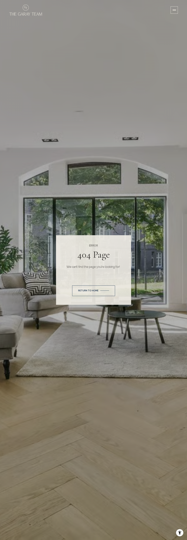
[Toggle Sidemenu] (174, 10)
